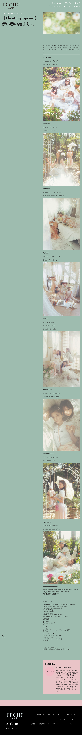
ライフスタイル (54, 6)
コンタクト (72, 724)
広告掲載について (44, 724)
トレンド (77, 3)
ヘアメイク (68, 3)
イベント (77, 6)
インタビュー (67, 6)
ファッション (57, 3)
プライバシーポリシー (59, 724)
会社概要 (33, 724)
